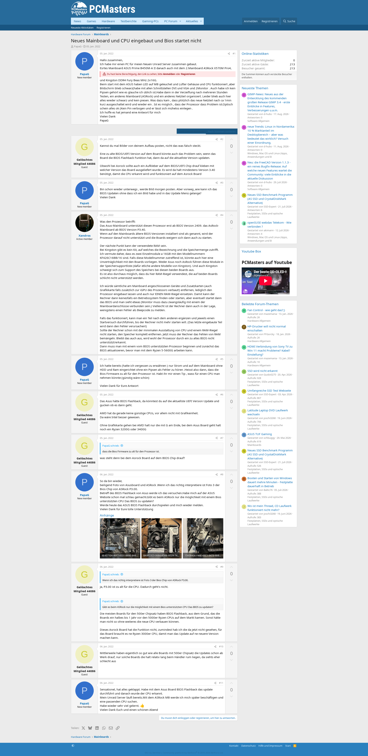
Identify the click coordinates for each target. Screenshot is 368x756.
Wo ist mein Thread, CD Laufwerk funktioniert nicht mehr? (269, 508)
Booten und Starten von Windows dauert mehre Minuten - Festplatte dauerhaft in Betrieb (270, 482)
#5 (221, 359)
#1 (234, 53)
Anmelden (169, 74)
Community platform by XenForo (193, 752)
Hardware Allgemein (259, 320)
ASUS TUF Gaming (259, 434)
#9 (221, 566)
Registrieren (103, 27)
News (77, 21)
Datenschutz (248, 745)
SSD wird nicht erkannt (262, 371)
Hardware (108, 21)
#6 (221, 394)
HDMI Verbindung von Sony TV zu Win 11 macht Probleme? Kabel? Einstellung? (269, 350)
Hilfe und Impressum (270, 745)
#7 (221, 438)
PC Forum (170, 21)
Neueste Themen (255, 88)
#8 (221, 474)
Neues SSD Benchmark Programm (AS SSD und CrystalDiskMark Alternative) (270, 199)
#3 (221, 182)
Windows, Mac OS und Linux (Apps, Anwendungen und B (267, 155)
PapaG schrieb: (110, 445)
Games (91, 21)
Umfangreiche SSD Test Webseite (269, 390)
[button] (180, 21)
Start (288, 745)
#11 (221, 683)
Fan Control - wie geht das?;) (266, 310)
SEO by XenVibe (152, 752)
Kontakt (233, 745)
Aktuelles (192, 21)
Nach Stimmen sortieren (222, 131)
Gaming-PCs (150, 21)
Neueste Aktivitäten (82, 27)
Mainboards (254, 445)
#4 (221, 215)
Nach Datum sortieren (191, 131)
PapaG (77, 46)
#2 (221, 139)
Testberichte (128, 21)
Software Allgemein (258, 121)
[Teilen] (228, 54)
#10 (221, 646)
